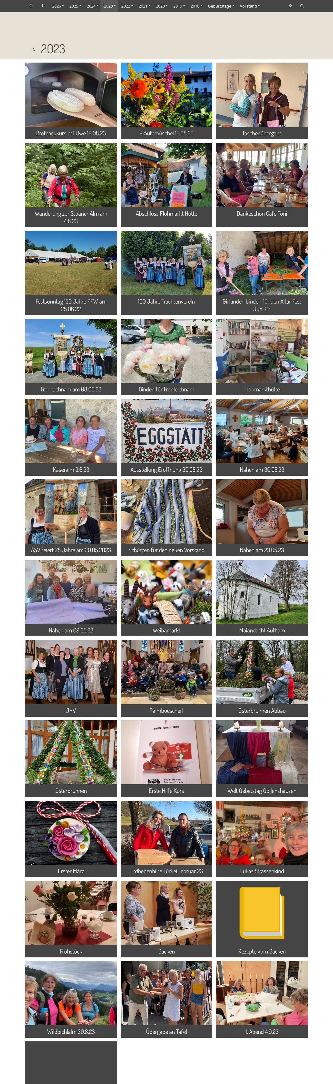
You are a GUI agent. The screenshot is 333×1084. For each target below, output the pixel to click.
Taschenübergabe (262, 133)
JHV (71, 710)
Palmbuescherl (166, 710)
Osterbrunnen (71, 790)
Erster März (71, 871)
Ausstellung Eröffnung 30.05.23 (166, 469)
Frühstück (71, 951)
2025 (73, 6)
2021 (143, 6)
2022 (125, 6)
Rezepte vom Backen (262, 951)
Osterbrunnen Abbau (262, 710)
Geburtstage (219, 6)
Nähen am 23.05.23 (262, 550)
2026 (56, 6)
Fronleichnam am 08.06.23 (71, 389)
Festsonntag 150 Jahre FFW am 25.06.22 (71, 305)
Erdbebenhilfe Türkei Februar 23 (166, 871)
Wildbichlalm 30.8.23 (71, 1031)
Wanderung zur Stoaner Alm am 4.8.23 (71, 217)
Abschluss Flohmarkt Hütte (166, 213)
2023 (108, 6)
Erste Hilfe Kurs (166, 790)
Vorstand (248, 6)
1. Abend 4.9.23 (262, 1031)
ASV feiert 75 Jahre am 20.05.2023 (71, 550)
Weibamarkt (166, 630)
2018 (195, 6)
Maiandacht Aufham (262, 630)
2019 (177, 6)
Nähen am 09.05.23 (71, 630)
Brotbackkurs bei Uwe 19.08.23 (71, 133)
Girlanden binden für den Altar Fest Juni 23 (262, 305)
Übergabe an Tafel (166, 1031)
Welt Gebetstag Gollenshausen (261, 790)
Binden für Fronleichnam (166, 389)
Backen (166, 951)
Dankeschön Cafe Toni (262, 213)
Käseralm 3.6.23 (71, 469)
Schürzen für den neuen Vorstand (166, 550)
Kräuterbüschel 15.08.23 (166, 133)
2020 (160, 6)
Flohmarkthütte (262, 389)
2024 (91, 6)
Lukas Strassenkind (262, 871)
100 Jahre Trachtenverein (166, 301)
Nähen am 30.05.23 (262, 469)
